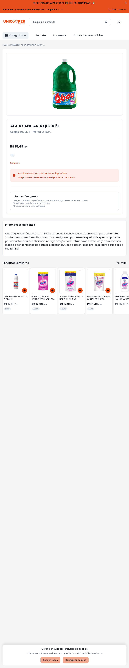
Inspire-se (59, 35)
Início (5, 45)
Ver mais (121, 262)
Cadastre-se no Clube (88, 35)
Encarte (41, 35)
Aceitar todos (50, 660)
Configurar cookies (75, 660)
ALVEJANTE (14, 45)
